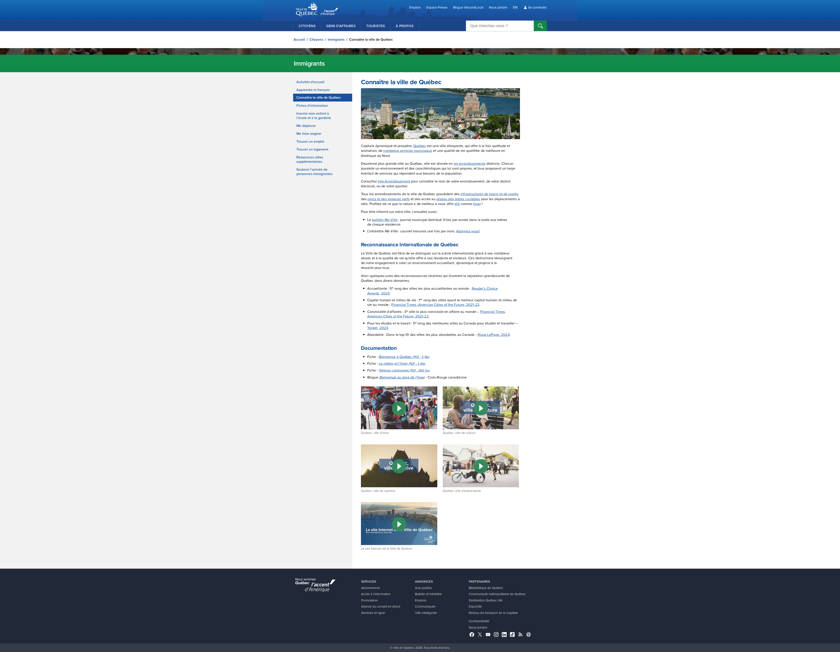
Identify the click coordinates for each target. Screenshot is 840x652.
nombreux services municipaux (407, 150)
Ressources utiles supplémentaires (309, 159)
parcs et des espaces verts (389, 198)
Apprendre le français (313, 89)
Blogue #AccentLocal (468, 7)
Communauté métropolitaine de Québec (497, 594)
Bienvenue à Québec (404, 356)
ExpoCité (475, 606)
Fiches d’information (312, 105)
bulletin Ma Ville (384, 219)
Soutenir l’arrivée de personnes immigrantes (314, 171)
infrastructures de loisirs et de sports (489, 193)
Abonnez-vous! (468, 230)
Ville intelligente (426, 612)
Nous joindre (498, 7)
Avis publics (423, 587)
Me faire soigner (308, 133)
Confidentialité (479, 621)
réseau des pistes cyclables (458, 198)
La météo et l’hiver (402, 363)
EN (515, 7)
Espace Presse (436, 7)
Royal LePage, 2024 (494, 334)
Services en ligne (373, 612)
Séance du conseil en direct (380, 606)
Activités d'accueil (310, 81)
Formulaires (369, 600)
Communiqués (425, 606)
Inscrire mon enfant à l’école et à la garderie (313, 115)
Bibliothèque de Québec (486, 587)
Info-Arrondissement (394, 181)
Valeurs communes (404, 370)
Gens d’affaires (340, 25)
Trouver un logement (312, 149)
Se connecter (537, 7)
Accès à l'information (375, 594)
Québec (419, 145)
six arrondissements (469, 163)
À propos (404, 25)
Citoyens (307, 25)
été (457, 203)
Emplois (415, 7)
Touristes (375, 25)
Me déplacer (306, 125)
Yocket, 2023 (377, 327)
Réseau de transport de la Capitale (493, 612)
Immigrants (336, 39)
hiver (477, 203)
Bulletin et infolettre (428, 594)
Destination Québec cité (485, 600)
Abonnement (370, 587)
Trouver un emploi (310, 141)
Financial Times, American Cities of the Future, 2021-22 (435, 304)
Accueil (299, 39)
